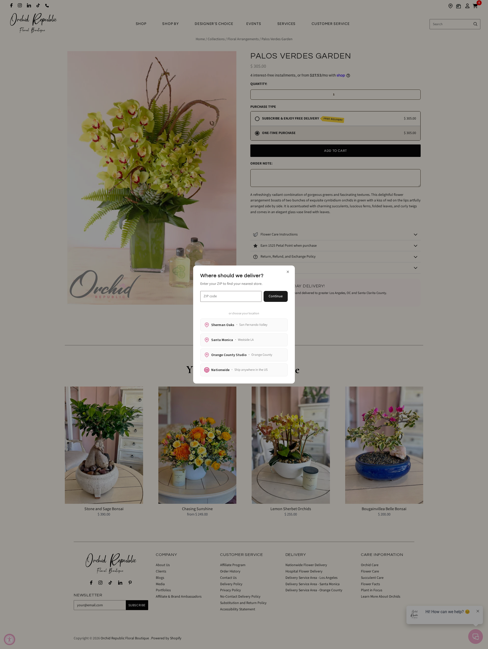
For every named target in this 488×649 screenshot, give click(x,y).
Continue (276, 296)
